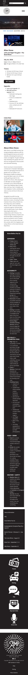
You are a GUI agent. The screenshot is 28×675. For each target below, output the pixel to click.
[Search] (25, 3)
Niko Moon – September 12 (11, 546)
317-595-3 (15, 656)
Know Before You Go (9, 520)
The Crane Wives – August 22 (12, 538)
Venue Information (9, 512)
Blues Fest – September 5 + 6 (11, 542)
